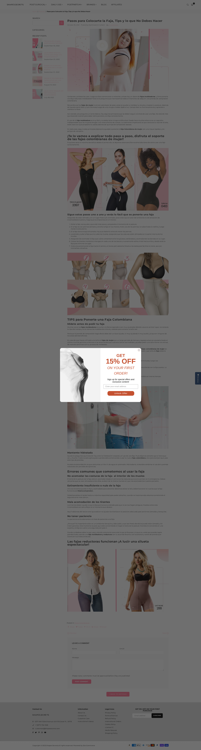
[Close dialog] (139, 350)
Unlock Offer (120, 393)
